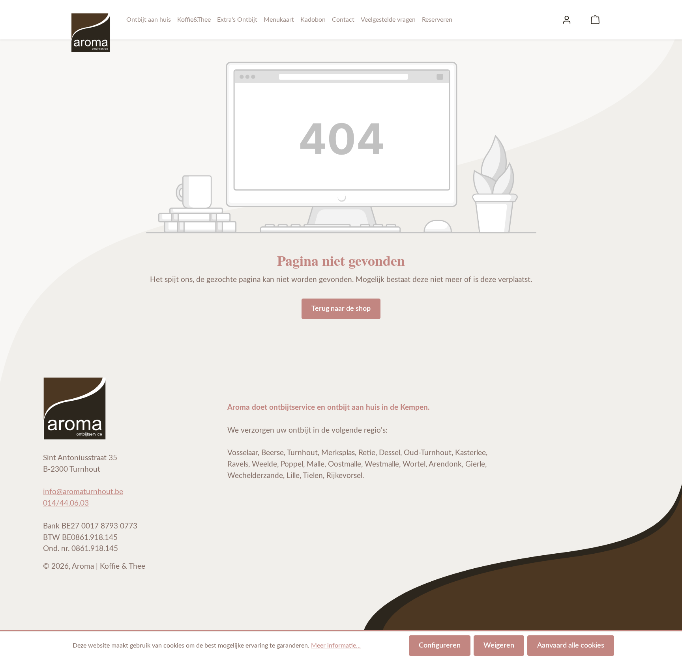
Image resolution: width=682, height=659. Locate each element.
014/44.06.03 (66, 503)
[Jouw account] (567, 19)
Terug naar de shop (341, 308)
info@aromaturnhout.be (83, 492)
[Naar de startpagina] (91, 19)
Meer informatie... (336, 645)
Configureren (440, 645)
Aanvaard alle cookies (570, 645)
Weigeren (498, 645)
